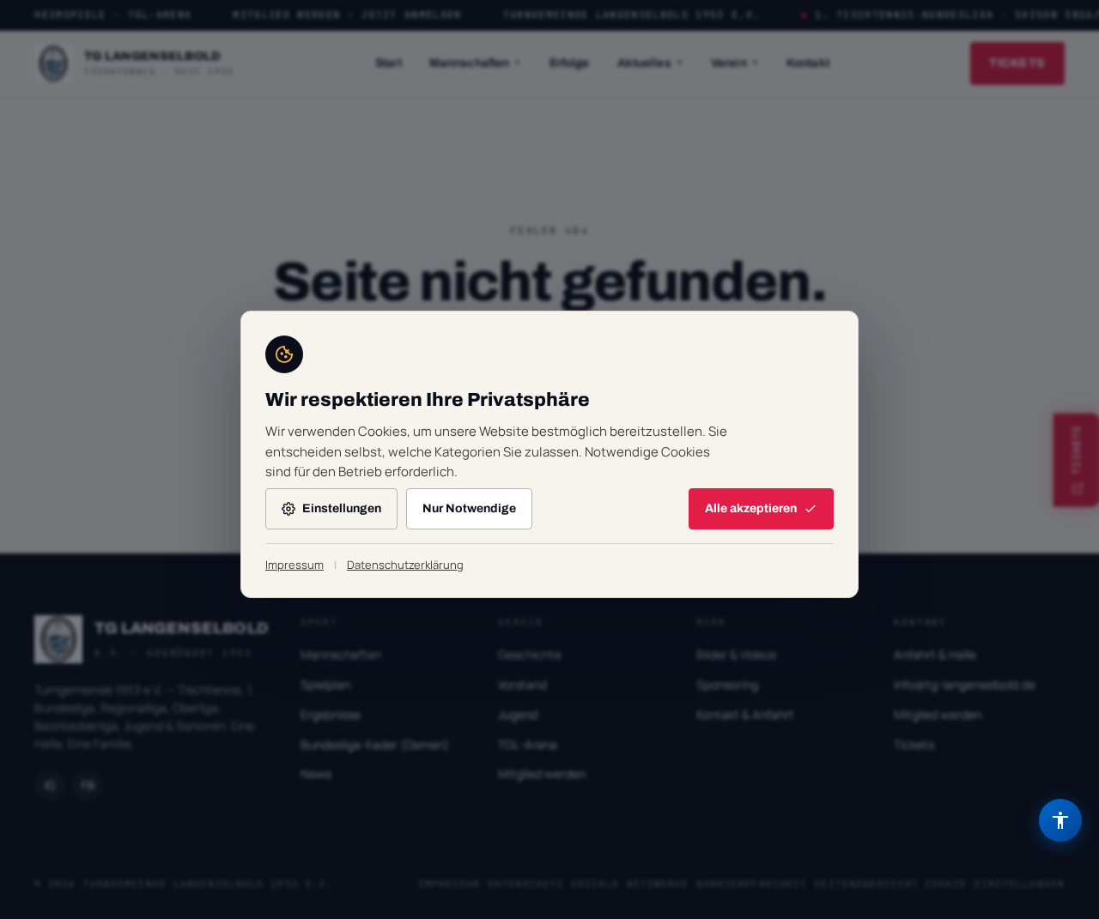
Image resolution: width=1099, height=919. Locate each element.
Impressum (294, 564)
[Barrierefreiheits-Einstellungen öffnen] (1060, 820)
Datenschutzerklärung (405, 564)
